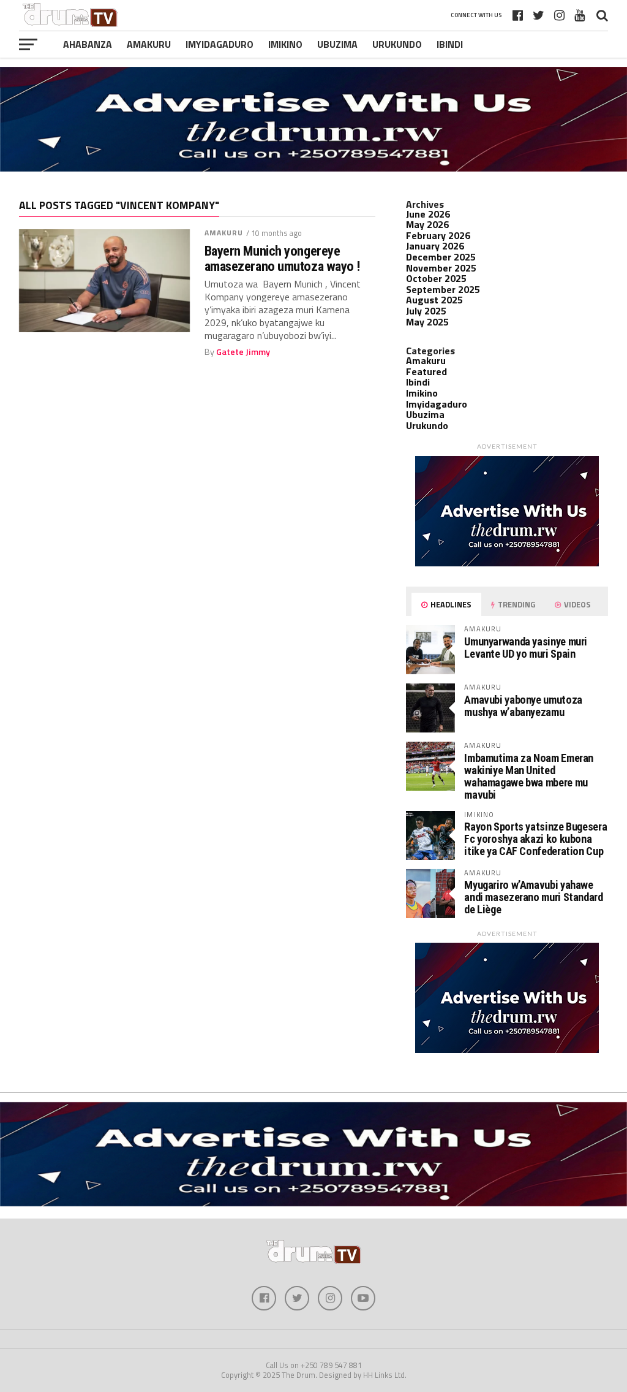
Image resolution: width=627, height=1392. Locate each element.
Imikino (285, 44)
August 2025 (434, 299)
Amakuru (149, 44)
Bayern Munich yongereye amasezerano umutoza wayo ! (282, 258)
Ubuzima (337, 44)
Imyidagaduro (219, 44)
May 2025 (427, 321)
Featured (426, 371)
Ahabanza (87, 44)
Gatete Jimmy (243, 352)
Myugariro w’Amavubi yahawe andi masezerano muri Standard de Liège (533, 897)
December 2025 (441, 256)
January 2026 (435, 245)
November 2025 (441, 268)
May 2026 (427, 224)
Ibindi (450, 44)
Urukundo (397, 44)
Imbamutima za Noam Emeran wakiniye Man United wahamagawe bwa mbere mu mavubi (528, 776)
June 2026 (428, 214)
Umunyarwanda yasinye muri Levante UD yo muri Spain (525, 647)
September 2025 (443, 289)
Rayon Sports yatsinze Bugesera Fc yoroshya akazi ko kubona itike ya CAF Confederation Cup (535, 839)
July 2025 (426, 310)
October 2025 (436, 278)
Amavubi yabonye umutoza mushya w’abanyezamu (523, 705)
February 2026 (438, 235)
